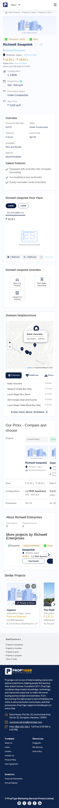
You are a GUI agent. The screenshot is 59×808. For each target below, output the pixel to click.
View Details (33, 561)
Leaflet (29, 367)
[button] (53, 12)
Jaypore (54, 463)
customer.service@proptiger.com (25, 722)
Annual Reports (11, 783)
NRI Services (38, 747)
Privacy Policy (10, 760)
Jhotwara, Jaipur (14, 55)
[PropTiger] (5, 5)
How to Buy (37, 751)
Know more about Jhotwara (27, 412)
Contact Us (9, 756)
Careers (8, 751)
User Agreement (11, 764)
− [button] (10, 347)
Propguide (37, 743)
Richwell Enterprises (15, 50)
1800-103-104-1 (22, 726)
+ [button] (10, 342)
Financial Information (13, 779)
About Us (8, 743)
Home (7, 747)
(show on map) (30, 55)
